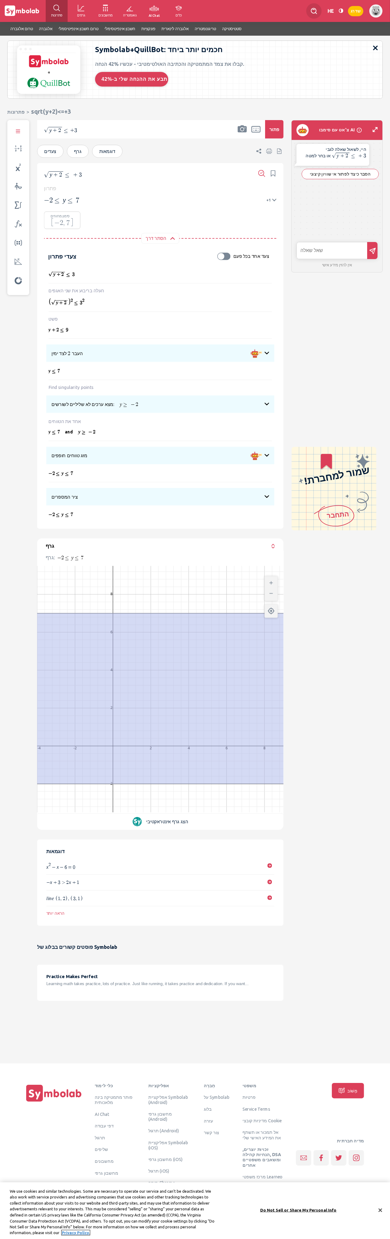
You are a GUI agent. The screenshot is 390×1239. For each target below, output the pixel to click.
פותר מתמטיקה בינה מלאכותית (114, 1100)
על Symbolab (216, 1097)
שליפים (101, 1149)
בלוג (208, 1108)
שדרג (355, 11)
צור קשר (211, 1132)
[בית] (54, 1101)
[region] (195, 1210)
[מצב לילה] (341, 10)
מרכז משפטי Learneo (262, 1176)
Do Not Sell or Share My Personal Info (298, 1210)
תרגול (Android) (163, 1130)
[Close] (380, 1210)
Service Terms (256, 1108)
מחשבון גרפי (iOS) (165, 1159)
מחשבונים (104, 1161)
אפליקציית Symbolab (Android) (168, 1100)
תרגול (100, 1137)
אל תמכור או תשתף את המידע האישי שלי (262, 1135)
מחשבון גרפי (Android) (160, 1116)
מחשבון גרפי (106, 1172)
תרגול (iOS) (158, 1171)
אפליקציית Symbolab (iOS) (168, 1145)
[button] (242, 133)
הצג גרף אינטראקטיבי (167, 821)
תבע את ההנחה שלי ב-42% (134, 79)
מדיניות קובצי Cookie (262, 1120)
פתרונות (16, 112)
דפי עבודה (104, 1125)
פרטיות (249, 1097)
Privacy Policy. (76, 1232)
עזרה (208, 1120)
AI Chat (102, 1114)
